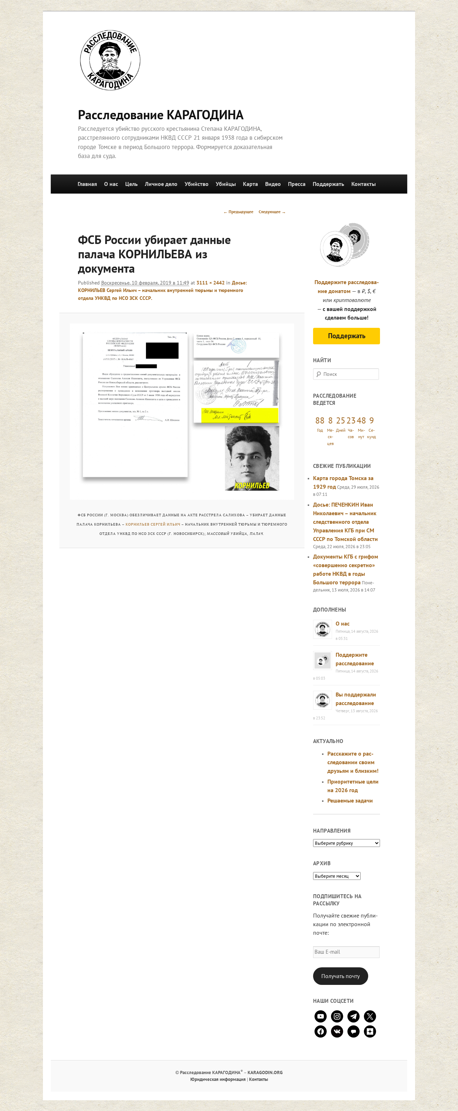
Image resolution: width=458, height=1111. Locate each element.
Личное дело (161, 183)
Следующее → (272, 211)
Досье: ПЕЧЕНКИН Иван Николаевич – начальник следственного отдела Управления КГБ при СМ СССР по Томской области (345, 521)
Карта (250, 183)
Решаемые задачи (350, 800)
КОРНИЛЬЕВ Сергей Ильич (153, 524)
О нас (111, 183)
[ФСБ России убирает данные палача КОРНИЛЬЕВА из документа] (182, 412)
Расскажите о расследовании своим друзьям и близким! (353, 762)
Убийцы (226, 183)
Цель (131, 183)
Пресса (297, 183)
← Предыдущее (238, 211)
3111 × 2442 (210, 282)
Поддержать (328, 183)
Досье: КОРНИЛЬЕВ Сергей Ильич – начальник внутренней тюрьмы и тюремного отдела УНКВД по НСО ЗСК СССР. (162, 290)
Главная (87, 183)
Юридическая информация (218, 1079)
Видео (273, 183)
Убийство (197, 183)
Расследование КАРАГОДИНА (161, 114)
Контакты (363, 183)
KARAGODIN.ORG (265, 1072)
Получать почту (340, 976)
